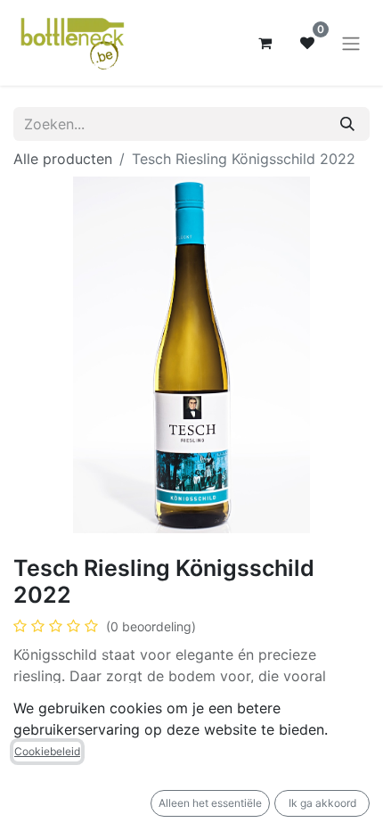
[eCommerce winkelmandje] (264, 43)
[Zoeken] (347, 124)
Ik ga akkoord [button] (322, 803)
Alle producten (62, 159)
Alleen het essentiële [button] (210, 803)
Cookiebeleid (47, 751)
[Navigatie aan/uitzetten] (351, 42)
